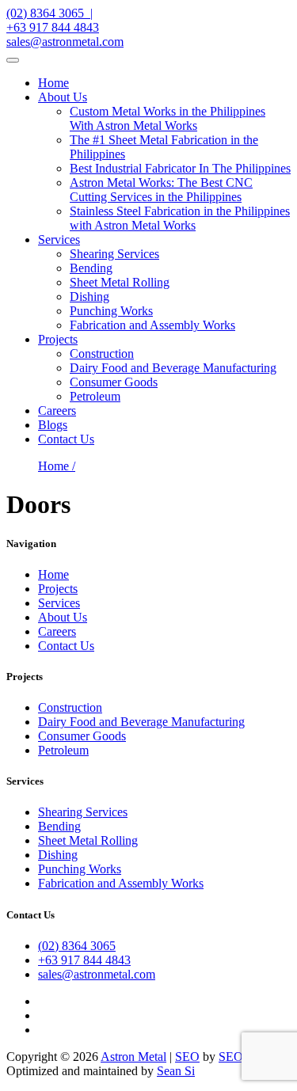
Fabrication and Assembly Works (152, 325)
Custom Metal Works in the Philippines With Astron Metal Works (167, 118)
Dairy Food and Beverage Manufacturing (173, 367)
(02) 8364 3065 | (49, 13)
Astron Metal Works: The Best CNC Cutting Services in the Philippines (161, 189)
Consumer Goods (114, 382)
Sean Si (176, 1071)
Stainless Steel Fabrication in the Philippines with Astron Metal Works (180, 218)
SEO (187, 1056)
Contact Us (66, 439)
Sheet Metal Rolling (119, 282)
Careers (57, 410)
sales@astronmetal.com (65, 41)
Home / (56, 466)
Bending (91, 268)
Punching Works (111, 310)
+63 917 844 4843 (52, 27)
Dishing (89, 296)
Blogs (52, 424)
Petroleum (95, 396)
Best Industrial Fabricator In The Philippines (180, 168)
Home (53, 82)
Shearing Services (114, 253)
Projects (58, 339)
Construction (102, 353)
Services (59, 239)
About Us (62, 97)
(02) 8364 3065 (77, 945)
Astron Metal (133, 1056)
